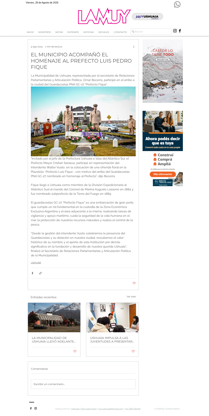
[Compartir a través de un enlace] (40, 273)
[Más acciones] (134, 47)
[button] (88, 32)
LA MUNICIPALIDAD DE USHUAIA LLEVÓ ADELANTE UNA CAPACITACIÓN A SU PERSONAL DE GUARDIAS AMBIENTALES (53, 339)
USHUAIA (36, 262)
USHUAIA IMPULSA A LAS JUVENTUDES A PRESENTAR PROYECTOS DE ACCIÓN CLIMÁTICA (111, 339)
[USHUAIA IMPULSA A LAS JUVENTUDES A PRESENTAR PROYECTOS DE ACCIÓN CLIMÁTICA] (112, 317)
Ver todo (131, 296)
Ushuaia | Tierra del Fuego (84, 409)
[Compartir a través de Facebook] (32, 273)
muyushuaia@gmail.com (110, 409)
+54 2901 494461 (132, 409)
